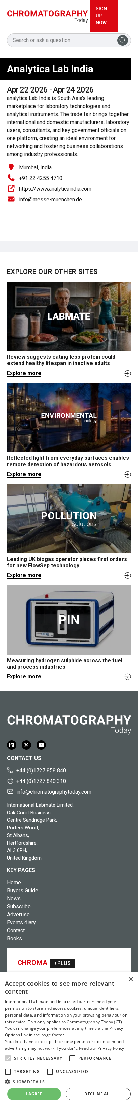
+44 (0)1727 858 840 (41, 770)
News (14, 898)
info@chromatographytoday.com (53, 792)
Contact (16, 930)
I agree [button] (34, 1094)
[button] (8, 1058)
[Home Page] (47, 16)
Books (14, 938)
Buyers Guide (22, 890)
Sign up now (101, 15)
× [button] (130, 979)
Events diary (21, 922)
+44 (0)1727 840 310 (41, 781)
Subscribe (19, 906)
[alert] (69, 1039)
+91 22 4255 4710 (40, 178)
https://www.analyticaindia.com (55, 189)
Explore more (24, 373)
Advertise (18, 914)
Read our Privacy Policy (101, 1048)
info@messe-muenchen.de (50, 199)
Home (14, 882)
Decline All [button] (98, 1094)
